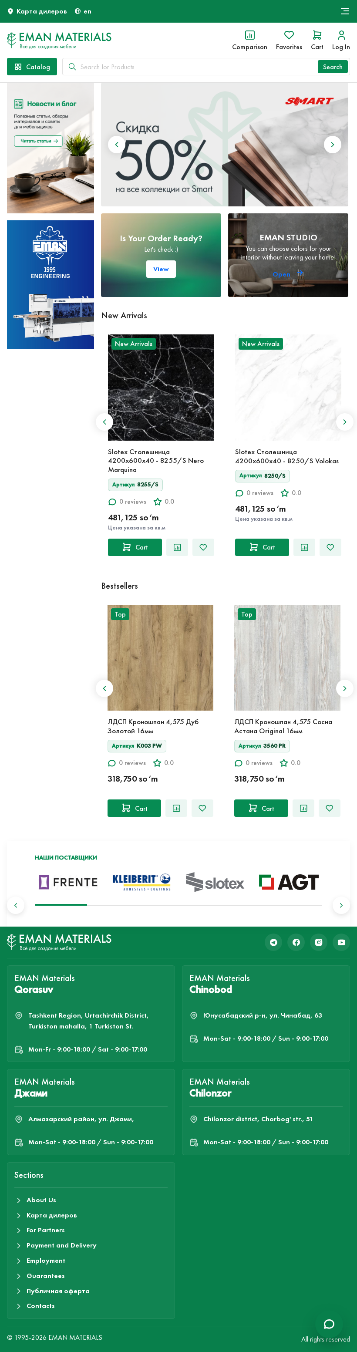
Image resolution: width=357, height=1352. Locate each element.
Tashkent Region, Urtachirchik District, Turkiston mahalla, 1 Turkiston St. (88, 1020)
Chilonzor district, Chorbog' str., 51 (258, 1119)
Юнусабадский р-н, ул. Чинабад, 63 (262, 1015)
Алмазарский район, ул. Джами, (81, 1119)
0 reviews (132, 501)
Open (282, 274)
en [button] (87, 11)
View (161, 269)
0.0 (169, 501)
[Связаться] (329, 1324)
